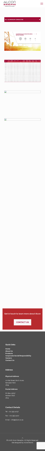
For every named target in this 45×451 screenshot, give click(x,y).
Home (7, 349)
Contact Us (9, 360)
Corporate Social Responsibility (18, 356)
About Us (9, 351)
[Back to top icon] (22, 438)
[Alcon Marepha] (9, 4)
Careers (8, 358)
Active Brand (28, 442)
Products (9, 353)
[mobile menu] (42, 4)
